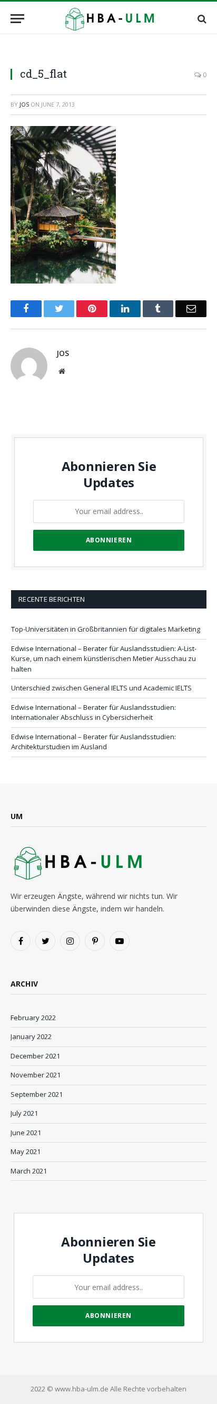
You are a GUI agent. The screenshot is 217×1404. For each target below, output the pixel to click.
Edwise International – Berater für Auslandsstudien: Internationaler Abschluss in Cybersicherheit (93, 712)
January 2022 (31, 1036)
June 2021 (26, 1132)
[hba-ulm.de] (108, 19)
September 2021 (37, 1094)
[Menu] (17, 18)
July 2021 (24, 1113)
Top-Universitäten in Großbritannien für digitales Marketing (105, 629)
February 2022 (33, 1017)
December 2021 (35, 1056)
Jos (24, 104)
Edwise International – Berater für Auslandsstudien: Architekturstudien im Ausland (93, 742)
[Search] (200, 18)
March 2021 (29, 1171)
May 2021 (26, 1151)
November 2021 (36, 1075)
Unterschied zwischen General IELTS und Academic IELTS (101, 688)
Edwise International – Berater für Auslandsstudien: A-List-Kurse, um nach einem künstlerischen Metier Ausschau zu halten (103, 659)
